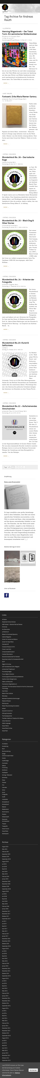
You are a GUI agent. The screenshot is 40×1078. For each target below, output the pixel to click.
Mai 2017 (4, 926)
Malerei (9, 93)
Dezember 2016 (6, 938)
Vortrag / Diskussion (9, 154)
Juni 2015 (4, 983)
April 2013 (4, 1048)
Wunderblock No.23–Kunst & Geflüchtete (15, 344)
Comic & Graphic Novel (7, 755)
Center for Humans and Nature (9, 639)
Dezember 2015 (6, 968)
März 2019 (4, 874)
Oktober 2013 (5, 1033)
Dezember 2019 (6, 854)
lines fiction (5, 691)
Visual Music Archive (7, 728)
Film (3, 785)
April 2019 (4, 871)
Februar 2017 (5, 933)
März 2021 (4, 849)
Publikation (5, 772)
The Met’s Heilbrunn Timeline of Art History (12, 718)
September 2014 (6, 1005)
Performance (5, 812)
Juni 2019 (4, 866)
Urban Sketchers (6, 721)
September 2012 (6, 1060)
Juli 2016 (4, 951)
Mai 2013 (4, 1045)
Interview (4, 787)
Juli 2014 (4, 1010)
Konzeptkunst (5, 802)
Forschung (4, 767)
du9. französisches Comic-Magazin (10, 666)
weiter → (6, 83)
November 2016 (6, 941)
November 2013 (6, 1030)
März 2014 (4, 1020)
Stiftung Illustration (7, 713)
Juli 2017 (4, 921)
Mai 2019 (4, 869)
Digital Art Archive (6, 664)
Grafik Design (5, 760)
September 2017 (6, 918)
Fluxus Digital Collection (8, 674)
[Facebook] (6, 595)
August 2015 (5, 978)
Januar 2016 (5, 966)
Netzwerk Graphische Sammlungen (11, 698)
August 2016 (5, 948)
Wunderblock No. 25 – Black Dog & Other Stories (18, 221)
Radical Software (6, 701)
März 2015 (4, 991)
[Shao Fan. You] (12, 559)
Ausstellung (5, 746)
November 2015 (6, 971)
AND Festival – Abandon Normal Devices (12, 624)
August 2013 (5, 1038)
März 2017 (4, 931)
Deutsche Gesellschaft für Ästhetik (11, 656)
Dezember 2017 (6, 911)
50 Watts (4, 619)
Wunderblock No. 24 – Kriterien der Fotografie (18, 280)
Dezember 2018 (6, 881)
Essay (3, 780)
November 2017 (6, 913)
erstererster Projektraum (8, 669)
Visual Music (5, 831)
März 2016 (4, 961)
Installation (5, 799)
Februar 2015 (5, 993)
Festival (4, 782)
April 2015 (4, 988)
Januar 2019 (5, 879)
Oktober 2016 (5, 943)
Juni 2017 (4, 923)
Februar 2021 (5, 851)
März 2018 (4, 904)
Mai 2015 (4, 986)
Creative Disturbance (7, 654)
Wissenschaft (5, 816)
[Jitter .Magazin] (20, 9)
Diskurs (4, 765)
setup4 (4, 708)
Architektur (5, 743)
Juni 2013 (4, 1043)
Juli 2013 (4, 1040)
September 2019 (6, 859)
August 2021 (5, 846)
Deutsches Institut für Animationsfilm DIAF (12, 659)
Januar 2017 (5, 936)
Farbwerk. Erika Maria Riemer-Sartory (19, 96)
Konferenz (4, 770)
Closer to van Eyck (6, 649)
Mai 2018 (4, 899)
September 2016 (6, 946)
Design (4, 753)
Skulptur (4, 814)
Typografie (5, 826)
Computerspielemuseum (8, 651)
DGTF (3, 661)
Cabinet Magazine (6, 637)
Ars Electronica (6, 629)
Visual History (5, 726)
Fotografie (4, 794)
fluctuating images (7, 671)
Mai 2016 (4, 956)
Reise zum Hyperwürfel (12, 482)
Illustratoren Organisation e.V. (9, 684)
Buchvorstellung (6, 751)
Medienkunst (5, 809)
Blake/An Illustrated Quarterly (9, 634)
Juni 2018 (4, 896)
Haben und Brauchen (7, 681)
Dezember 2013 (6, 1028)
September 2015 (6, 976)
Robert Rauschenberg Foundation (10, 706)
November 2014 (6, 1001)
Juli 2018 (4, 894)
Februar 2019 (5, 876)
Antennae (4, 627)
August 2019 (5, 861)
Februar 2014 (5, 1023)
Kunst (4, 93)
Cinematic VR (5, 644)
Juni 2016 (4, 953)
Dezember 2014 (6, 998)
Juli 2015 (4, 981)
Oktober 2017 (5, 916)
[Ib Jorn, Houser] (28, 559)
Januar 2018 (5, 908)
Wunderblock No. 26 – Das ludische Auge (18, 158)
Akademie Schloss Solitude (9, 622)
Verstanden (33, 1070)
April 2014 (4, 1018)
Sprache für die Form (7, 711)
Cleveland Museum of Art (8, 647)
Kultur (3, 790)
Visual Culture (5, 828)
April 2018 (4, 901)
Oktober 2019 (5, 856)
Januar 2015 (5, 996)
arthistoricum (5, 632)
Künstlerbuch (5, 804)
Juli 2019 (4, 864)
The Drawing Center (7, 716)
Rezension (4, 819)
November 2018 (6, 884)
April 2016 (4, 958)
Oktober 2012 (5, 1058)
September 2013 (6, 1035)
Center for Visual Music (8, 642)
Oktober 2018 (5, 886)
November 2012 (6, 1055)
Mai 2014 (4, 1015)
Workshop (4, 777)
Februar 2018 (5, 906)
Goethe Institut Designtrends (9, 679)
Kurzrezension (5, 821)
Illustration (7, 28)
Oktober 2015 (5, 973)
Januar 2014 (5, 1025)
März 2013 (4, 1050)
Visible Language (6, 723)
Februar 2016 (5, 963)
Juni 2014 (4, 1013)
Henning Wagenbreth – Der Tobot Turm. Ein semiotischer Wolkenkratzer (19, 32)
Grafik (3, 797)
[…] (26, 539)
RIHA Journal (5, 703)
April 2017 (4, 928)
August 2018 (5, 891)
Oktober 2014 (5, 1003)
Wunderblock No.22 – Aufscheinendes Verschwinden (19, 407)
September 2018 (6, 889)
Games (4, 758)
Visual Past (5, 731)
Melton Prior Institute (7, 693)
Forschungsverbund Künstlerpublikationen (12, 676)
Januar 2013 (5, 1053)
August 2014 (5, 1008)
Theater (4, 823)
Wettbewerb (5, 833)
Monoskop (4, 696)
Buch (3, 748)
